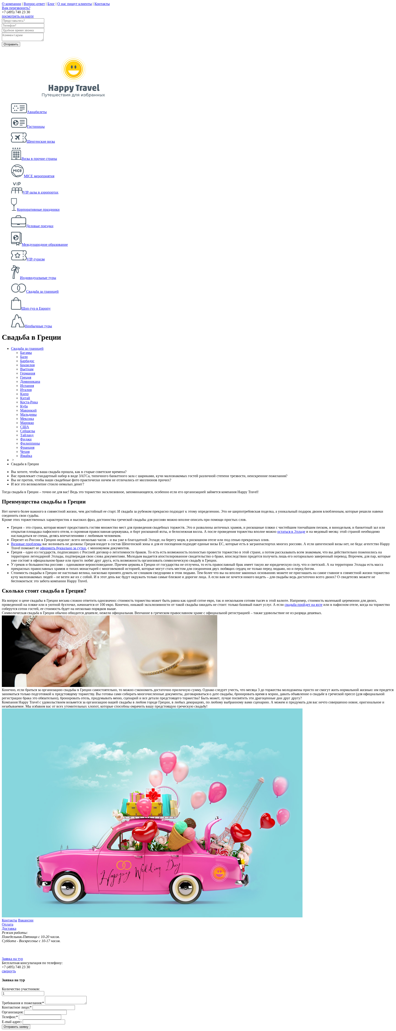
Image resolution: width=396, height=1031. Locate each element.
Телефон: (10, 1017)
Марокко (27, 423)
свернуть (9, 971)
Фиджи (26, 439)
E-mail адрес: (12, 1022)
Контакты (102, 4)
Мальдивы (28, 414)
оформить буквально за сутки (63, 548)
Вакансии (25, 920)
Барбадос (27, 361)
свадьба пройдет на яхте (303, 605)
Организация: (12, 1012)
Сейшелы (27, 431)
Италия (26, 390)
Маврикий (28, 410)
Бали (24, 357)
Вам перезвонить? (16, 8)
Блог (51, 4)
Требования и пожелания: (23, 1003)
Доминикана (30, 381)
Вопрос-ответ (34, 4)
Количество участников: (21, 989)
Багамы (26, 353)
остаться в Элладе (291, 531)
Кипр (24, 394)
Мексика (27, 419)
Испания (27, 386)
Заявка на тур (12, 959)
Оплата (7, 924)
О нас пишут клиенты (74, 4)
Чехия (25, 452)
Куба (24, 406)
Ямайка (26, 456)
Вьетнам (26, 369)
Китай (25, 398)
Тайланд (26, 435)
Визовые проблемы (26, 544)
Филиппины (30, 443)
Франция (27, 447)
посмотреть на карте (18, 16)
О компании (11, 4)
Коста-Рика (29, 402)
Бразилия (27, 365)
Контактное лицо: (17, 1007)
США (24, 427)
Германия (27, 373)
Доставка (9, 928)
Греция (25, 377)
